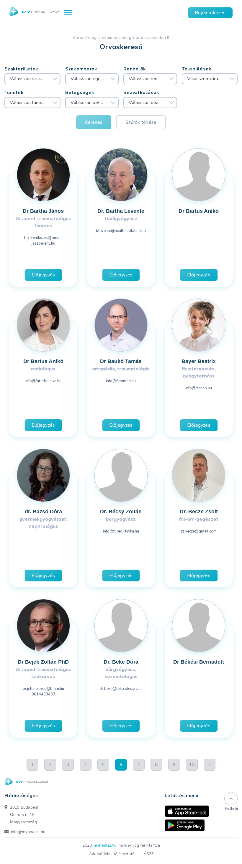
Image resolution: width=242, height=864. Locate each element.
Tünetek (14, 92)
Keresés (94, 122)
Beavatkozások (141, 92)
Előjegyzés (43, 275)
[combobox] (32, 79)
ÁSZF (148, 854)
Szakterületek (21, 69)
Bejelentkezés (210, 12)
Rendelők (134, 69)
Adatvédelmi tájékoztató (112, 854)
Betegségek (79, 92)
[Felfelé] (231, 798)
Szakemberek (81, 69)
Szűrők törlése (140, 122)
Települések (197, 69)
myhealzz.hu (105, 845)
